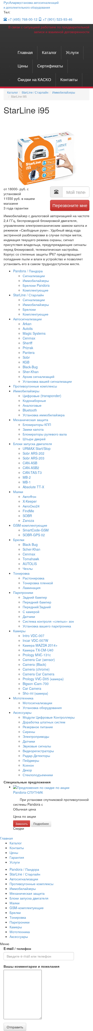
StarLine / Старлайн (28, 294)
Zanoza (28, 520)
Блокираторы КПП (37, 424)
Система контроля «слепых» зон (48, 621)
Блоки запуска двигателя (32, 443)
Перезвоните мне (69, 205)
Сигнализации (34, 275)
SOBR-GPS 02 (34, 534)
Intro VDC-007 (33, 635)
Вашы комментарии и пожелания (31, 966)
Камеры (19, 630)
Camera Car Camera (38, 674)
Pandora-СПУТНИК (28, 792)
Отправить (15, 1027)
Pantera (29, 352)
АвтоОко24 (31, 506)
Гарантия (17, 857)
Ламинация (32, 587)
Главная (25, 52)
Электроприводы (36, 736)
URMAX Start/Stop (37, 448)
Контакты (69, 79)
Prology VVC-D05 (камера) (43, 678)
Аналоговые (32, 405)
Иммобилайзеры (36, 280)
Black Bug (30, 544)
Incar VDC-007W (35, 640)
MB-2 (27, 477)
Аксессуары (22, 712)
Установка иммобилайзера (44, 414)
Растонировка (33, 578)
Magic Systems (34, 333)
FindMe (28, 510)
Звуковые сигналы (37, 746)
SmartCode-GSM (36, 530)
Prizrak (28, 347)
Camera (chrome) (36, 669)
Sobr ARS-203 (33, 458)
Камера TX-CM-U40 (38, 650)
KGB (26, 362)
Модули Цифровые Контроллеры (49, 717)
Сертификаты (50, 66)
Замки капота (33, 429)
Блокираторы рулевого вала (45, 434)
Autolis (28, 328)
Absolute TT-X (33, 486)
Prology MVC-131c (37, 654)
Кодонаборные (34, 400)
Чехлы (28, 568)
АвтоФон (29, 496)
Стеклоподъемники (38, 774)
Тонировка (21, 573)
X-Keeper (30, 501)
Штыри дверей (34, 438)
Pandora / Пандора (28, 270)
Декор (27, 770)
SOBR (27, 515)
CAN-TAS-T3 (32, 472)
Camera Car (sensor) (39, 659)
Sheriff (27, 342)
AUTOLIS (30, 563)
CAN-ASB (30, 462)
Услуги (72, 52)
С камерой (31, 611)
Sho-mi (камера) (35, 693)
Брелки (18, 539)
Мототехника (23, 698)
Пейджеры (31, 760)
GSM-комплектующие (30, 525)
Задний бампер (35, 597)
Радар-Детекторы (36, 755)
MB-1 (27, 482)
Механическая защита (30, 419)
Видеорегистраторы (38, 750)
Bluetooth (30, 410)
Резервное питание (38, 726)
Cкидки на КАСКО (34, 79)
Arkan (27, 323)
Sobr (26, 357)
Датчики (29, 616)
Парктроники (23, 592)
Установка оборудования (42, 707)
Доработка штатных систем (44, 722)
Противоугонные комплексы (35, 386)
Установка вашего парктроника (47, 626)
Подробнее (41, 824)
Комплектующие (35, 290)
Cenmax (29, 338)
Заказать (22, 824)
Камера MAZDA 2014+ (40, 645)
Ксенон (28, 765)
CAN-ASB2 (31, 467)
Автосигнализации (27, 318)
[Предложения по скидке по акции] (41, 786)
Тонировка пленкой (38, 582)
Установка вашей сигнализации (47, 381)
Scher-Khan (31, 549)
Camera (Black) (34, 664)
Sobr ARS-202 (33, 453)
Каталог (49, 52)
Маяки (18, 491)
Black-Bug (30, 366)
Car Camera (32, 688)
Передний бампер (37, 602)
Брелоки (29, 309)
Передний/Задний (37, 606)
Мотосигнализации (37, 702)
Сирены (29, 731)
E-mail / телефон (17, 948)
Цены (23, 66)
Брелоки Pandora (36, 285)
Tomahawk (31, 558)
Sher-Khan (31, 371)
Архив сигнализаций (38, 376)
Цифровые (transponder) (42, 395)
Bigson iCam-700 (36, 683)
